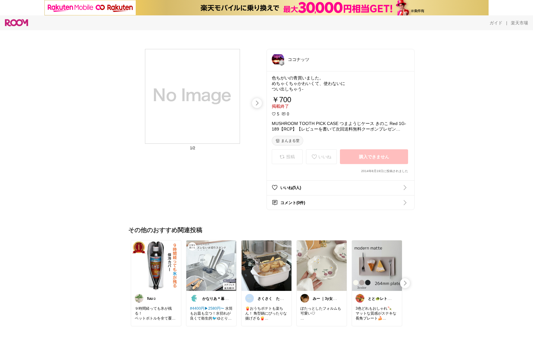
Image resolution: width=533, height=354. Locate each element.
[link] (156, 265)
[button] (278, 59)
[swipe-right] (257, 103)
